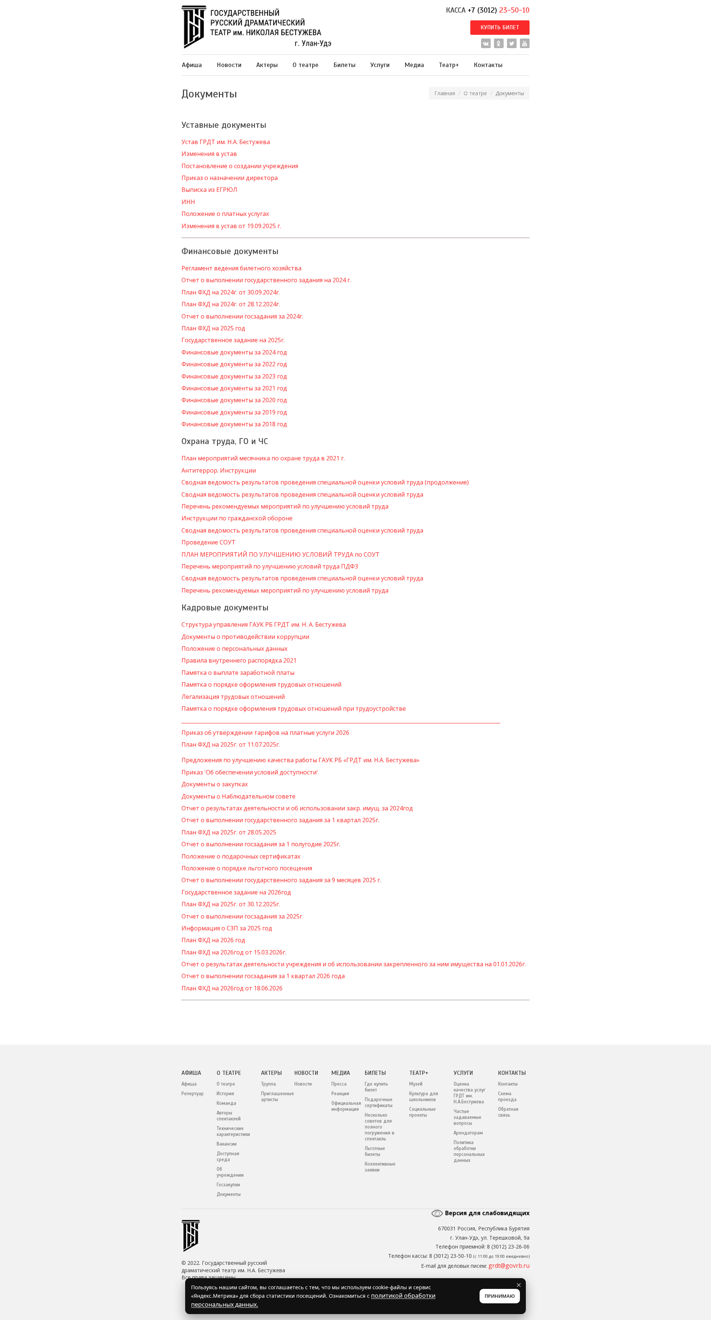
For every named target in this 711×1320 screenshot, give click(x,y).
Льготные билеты (375, 1151)
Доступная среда (228, 1157)
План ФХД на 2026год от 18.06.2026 (232, 988)
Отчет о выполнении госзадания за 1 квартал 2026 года (263, 976)
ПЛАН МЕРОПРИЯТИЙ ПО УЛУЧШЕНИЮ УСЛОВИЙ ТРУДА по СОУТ (280, 554)
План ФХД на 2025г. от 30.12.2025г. (230, 904)
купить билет (500, 27)
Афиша (192, 65)
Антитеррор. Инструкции (218, 470)
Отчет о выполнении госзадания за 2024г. (242, 316)
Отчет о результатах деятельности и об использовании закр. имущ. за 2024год (297, 808)
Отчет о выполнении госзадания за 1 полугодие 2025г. (260, 844)
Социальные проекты (422, 1112)
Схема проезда (507, 1097)
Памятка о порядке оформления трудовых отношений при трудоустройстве (293, 708)
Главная (444, 93)
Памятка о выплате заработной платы (237, 673)
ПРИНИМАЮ (500, 1296)
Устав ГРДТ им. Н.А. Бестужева (225, 142)
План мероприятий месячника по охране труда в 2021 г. (263, 458)
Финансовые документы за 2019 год (234, 412)
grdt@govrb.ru (509, 1265)
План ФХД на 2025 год (213, 328)
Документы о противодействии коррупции (245, 637)
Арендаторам (468, 1133)
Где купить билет (376, 1087)
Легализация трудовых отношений (233, 697)
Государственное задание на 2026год (236, 892)
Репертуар (192, 1094)
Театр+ (449, 65)
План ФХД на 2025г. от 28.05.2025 (228, 832)
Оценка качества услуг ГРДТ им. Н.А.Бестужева (469, 1093)
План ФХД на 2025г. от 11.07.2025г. (230, 744)
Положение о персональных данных (234, 648)
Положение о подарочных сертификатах (240, 856)
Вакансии (227, 1144)
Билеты (344, 65)
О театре (305, 65)
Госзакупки (228, 1185)
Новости (229, 65)
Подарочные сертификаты (379, 1103)
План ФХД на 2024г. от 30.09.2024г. (230, 292)
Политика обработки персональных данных (469, 1151)
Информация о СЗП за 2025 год (226, 928)
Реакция (340, 1094)
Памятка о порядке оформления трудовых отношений (261, 684)
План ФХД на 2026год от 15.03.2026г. (233, 952)
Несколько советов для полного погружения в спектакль (379, 1127)
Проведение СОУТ (208, 542)
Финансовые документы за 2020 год (234, 400)
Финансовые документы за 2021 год (234, 388)
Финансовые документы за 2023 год (234, 376)
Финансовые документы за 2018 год (234, 424)
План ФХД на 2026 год (213, 940)
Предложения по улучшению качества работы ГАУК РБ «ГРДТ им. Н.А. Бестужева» (300, 760)
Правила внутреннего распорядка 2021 (239, 660)
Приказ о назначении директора (229, 178)
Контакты (488, 65)
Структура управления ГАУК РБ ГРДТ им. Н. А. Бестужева (263, 624)
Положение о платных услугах (225, 214)
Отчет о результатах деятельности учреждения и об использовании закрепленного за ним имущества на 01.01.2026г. (353, 964)
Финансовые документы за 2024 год (234, 352)
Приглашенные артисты (272, 1097)
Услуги (380, 65)
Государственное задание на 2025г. (233, 340)
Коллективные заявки (380, 1167)
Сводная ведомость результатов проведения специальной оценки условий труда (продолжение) (325, 482)
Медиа (414, 65)
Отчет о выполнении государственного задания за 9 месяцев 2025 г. (281, 880)
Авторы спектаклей (229, 1116)
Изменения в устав (209, 154)
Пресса (339, 1084)
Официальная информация (342, 1106)
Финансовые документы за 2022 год (234, 364)
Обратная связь (508, 1112)
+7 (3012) (499, 10)
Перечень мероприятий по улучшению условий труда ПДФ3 (269, 566)
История (225, 1094)
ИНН (188, 202)
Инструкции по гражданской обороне (237, 518)
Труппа (268, 1084)
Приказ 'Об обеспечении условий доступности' (249, 772)
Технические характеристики (233, 1131)
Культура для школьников (423, 1097)
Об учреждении (230, 1172)
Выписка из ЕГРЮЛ (209, 190)
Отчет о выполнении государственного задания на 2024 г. (266, 280)
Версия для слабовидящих (487, 1213)
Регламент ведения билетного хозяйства (241, 268)
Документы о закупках (214, 784)
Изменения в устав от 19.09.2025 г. (231, 226)
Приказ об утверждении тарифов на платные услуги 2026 (265, 733)
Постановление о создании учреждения (239, 166)
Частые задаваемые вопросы (467, 1117)
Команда (226, 1103)
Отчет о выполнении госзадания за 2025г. (242, 916)
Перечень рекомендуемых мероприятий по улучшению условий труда (284, 506)
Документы (229, 1194)
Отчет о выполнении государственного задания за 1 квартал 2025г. (280, 820)
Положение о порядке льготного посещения (246, 868)
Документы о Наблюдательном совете (238, 796)
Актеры (267, 65)
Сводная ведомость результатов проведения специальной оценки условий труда (302, 494)
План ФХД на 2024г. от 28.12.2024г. (230, 304)
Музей (416, 1084)
